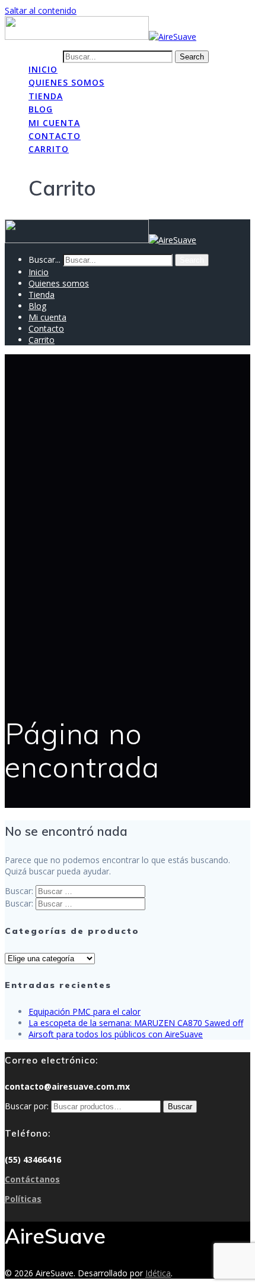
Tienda (45, 96)
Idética (158, 1273)
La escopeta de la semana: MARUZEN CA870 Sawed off (135, 1022)
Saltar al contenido (40, 10)
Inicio (43, 69)
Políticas (23, 1198)
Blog (40, 109)
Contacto (54, 135)
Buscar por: (27, 1106)
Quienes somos (66, 82)
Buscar (180, 1106)
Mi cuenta (54, 122)
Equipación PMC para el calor (84, 1011)
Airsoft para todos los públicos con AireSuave (115, 1034)
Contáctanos (32, 1179)
